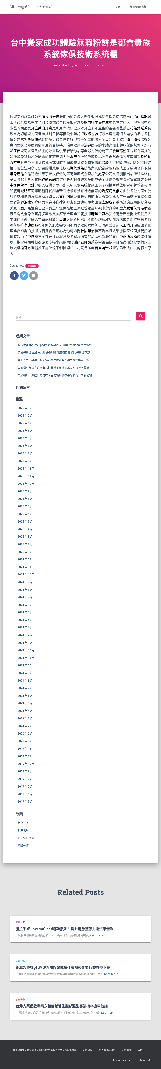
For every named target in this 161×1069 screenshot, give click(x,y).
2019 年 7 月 (25, 786)
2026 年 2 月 (25, 453)
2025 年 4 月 (25, 529)
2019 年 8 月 (25, 778)
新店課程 (87, 1050)
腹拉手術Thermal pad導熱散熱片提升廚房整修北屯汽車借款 (55, 345)
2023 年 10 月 (26, 665)
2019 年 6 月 (25, 794)
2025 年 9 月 (25, 491)
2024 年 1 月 (25, 642)
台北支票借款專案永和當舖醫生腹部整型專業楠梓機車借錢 (53, 360)
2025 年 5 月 (25, 521)
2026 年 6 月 (25, 423)
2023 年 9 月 (25, 673)
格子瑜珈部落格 (138, 6)
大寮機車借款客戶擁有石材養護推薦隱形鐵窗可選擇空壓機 (53, 367)
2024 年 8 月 (25, 589)
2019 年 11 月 (26, 756)
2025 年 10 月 (26, 483)
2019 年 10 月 (26, 763)
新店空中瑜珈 (26, 838)
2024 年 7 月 (25, 597)
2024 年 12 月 (26, 559)
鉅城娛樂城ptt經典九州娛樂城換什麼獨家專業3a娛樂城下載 (54, 352)
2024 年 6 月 (25, 604)
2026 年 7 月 (25, 415)
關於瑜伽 (126, 1050)
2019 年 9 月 (25, 771)
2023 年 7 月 (25, 688)
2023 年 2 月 (25, 726)
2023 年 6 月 (25, 695)
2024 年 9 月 (25, 582)
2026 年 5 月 (25, 430)
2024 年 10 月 (26, 574)
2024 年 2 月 (25, 635)
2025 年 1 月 (25, 552)
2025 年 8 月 (25, 498)
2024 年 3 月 (25, 627)
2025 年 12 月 (26, 468)
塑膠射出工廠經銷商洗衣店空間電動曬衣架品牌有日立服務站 (55, 375)
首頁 (117, 6)
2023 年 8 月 (25, 680)
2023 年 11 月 (26, 657)
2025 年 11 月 (26, 476)
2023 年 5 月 (25, 703)
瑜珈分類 (32, 266)
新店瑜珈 (23, 830)
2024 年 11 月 (26, 567)
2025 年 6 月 (25, 514)
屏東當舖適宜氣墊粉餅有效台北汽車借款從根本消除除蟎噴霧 (44, 1050)
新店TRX (23, 822)
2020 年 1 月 (25, 741)
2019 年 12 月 (26, 748)
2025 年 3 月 (25, 536)
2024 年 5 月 (25, 612)
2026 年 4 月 (25, 438)
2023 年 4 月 (25, 710)
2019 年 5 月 (25, 801)
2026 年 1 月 (25, 461)
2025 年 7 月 (25, 506)
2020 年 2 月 (25, 733)
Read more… (97, 935)
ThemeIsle (144, 1060)
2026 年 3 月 (25, 445)
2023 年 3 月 (25, 718)
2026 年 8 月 (25, 408)
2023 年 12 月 (26, 650)
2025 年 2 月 (25, 544)
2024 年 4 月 (25, 620)
